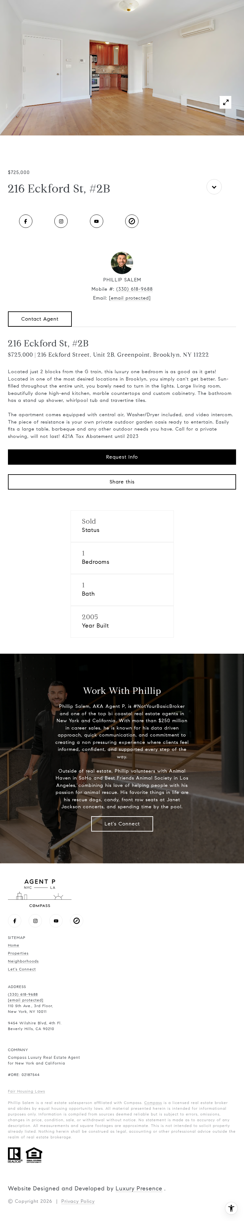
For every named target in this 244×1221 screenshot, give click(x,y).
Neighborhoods (23, 961)
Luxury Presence (139, 1188)
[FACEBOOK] (25, 221)
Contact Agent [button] (39, 319)
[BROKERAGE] (132, 221)
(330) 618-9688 (134, 289)
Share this (122, 482)
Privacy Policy (78, 1201)
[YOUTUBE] (96, 221)
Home (13, 945)
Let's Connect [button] (122, 824)
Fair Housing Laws (26, 1091)
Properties (18, 953)
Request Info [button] (122, 457)
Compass (153, 1102)
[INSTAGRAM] (61, 221)
